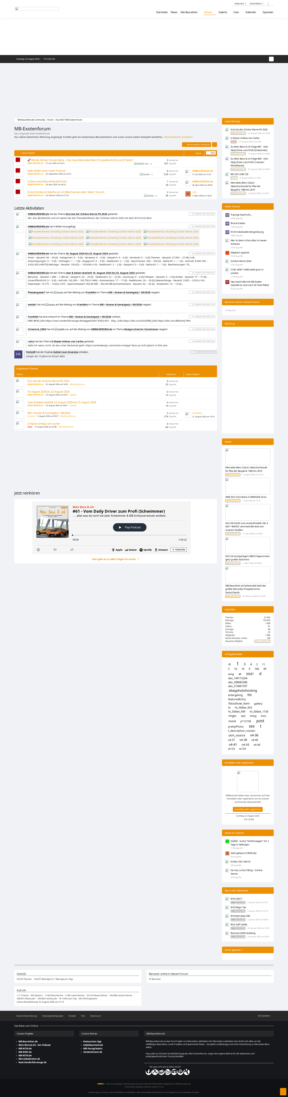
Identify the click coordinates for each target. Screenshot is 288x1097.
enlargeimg (235, 695)
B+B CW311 (237, 898)
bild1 (250, 674)
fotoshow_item (239, 703)
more (232, 721)
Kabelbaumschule (93, 1044)
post (260, 720)
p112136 (245, 721)
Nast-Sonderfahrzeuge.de (32, 1062)
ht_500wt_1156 (259, 711)
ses (252, 726)
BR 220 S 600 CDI (239, 174)
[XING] (187, 1072)
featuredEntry (237, 699)
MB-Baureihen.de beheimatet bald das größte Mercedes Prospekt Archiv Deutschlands (245, 589)
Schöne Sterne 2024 (241, 261)
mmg (253, 716)
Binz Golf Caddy (239, 924)
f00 (249, 695)
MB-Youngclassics (92, 1048)
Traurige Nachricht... (241, 214)
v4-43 (245, 745)
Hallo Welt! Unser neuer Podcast (46, 171)
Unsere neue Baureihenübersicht (47, 181)
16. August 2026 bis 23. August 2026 (48, 391)
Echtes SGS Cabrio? (240, 861)
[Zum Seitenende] (283, 1091)
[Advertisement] (144, 88)
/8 (229, 664)
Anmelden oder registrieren (248, 809)
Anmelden (239, 4)
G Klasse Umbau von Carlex (43, 423)
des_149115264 (237, 678)
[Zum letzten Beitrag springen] (188, 172)
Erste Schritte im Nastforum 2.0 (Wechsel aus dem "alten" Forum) (65, 192)
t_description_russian (241, 731)
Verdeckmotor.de (92, 1051)
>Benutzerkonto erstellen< (178, 137)
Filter (212, 153)
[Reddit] (161, 1072)
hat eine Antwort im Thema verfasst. (74, 316)
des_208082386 (237, 682)
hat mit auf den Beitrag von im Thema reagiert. (94, 292)
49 (264, 669)
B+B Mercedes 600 (240, 915)
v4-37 (231, 740)
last (243, 716)
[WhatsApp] (168, 1072)
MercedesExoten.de (29, 1058)
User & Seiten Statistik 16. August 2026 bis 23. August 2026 (61, 402)
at (239, 674)
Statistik (73, 394)
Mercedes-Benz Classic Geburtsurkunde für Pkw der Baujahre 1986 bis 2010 (245, 186)
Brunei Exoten (238, 223)
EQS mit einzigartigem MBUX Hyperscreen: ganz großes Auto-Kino (247, 558)
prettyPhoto (236, 726)
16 (235, 669)
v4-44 (257, 745)
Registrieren (255, 4)
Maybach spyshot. (240, 252)
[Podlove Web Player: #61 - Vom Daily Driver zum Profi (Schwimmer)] (115, 527)
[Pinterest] (180, 1072)
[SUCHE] (271, 4)
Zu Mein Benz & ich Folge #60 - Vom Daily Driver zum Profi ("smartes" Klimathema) (249, 162)
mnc (263, 716)
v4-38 (243, 740)
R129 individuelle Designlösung (247, 231)
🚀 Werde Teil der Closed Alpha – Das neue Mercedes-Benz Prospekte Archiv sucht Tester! (80, 160)
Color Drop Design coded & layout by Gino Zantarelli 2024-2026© (134, 1083)
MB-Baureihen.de (28, 1041)
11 (263, 664)
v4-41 (233, 744)
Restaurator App (92, 1041)
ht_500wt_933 (243, 707)
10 (242, 669)
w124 (242, 749)
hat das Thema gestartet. (73, 214)
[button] (265, 4)
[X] (155, 1072)
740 (256, 669)
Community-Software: (144, 1086)
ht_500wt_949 (236, 711)
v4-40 (254, 740)
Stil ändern (264, 1015)
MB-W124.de (25, 1048)
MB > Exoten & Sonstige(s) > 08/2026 (48, 413)
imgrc (232, 716)
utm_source (236, 735)
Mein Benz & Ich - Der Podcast (34, 1044)
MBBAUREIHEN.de (238, 902)
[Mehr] (214, 144)
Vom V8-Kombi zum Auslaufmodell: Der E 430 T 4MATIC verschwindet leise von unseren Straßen (246, 526)
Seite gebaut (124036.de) (243, 853)
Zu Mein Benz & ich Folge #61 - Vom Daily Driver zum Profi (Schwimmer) (249, 148)
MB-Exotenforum (77, 384)
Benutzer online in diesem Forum (242, 302)
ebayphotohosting (243, 690)
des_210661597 (237, 686)
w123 (231, 749)
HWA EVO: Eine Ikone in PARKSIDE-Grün (245, 496)
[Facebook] (149, 1072)
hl (229, 707)
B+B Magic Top (238, 907)
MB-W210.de (25, 1055)
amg (231, 674)
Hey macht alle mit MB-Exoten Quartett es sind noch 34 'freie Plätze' (250, 283)
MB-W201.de (25, 1051)
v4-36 (254, 735)
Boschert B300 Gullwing (243, 933)
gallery (258, 703)
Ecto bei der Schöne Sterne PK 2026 (48, 381)
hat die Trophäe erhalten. (57, 352)
